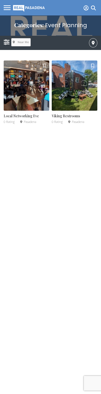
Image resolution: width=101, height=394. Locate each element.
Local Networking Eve (21, 116)
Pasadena (30, 122)
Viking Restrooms (66, 116)
